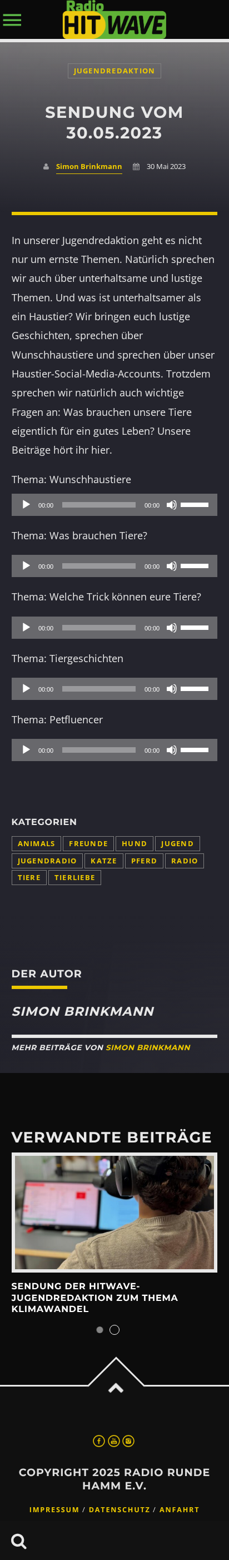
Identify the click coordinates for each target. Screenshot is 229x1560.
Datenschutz (120, 1509)
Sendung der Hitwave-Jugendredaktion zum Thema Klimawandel (95, 1298)
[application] (115, 505)
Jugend (177, 843)
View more (115, 1212)
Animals (37, 843)
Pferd (144, 861)
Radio (184, 861)
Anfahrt (180, 1509)
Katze (104, 861)
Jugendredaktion (115, 71)
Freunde (88, 843)
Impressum (54, 1509)
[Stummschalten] (171, 504)
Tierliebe (74, 877)
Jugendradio (47, 861)
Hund (134, 843)
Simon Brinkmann (89, 166)
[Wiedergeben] (26, 504)
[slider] (196, 504)
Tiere (29, 877)
